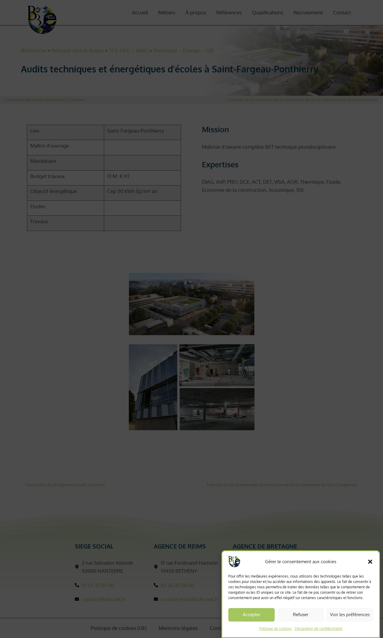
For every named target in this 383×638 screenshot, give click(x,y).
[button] (370, 562)
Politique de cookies (275, 628)
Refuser (300, 614)
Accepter (251, 614)
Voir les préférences (350, 614)
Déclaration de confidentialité (318, 628)
